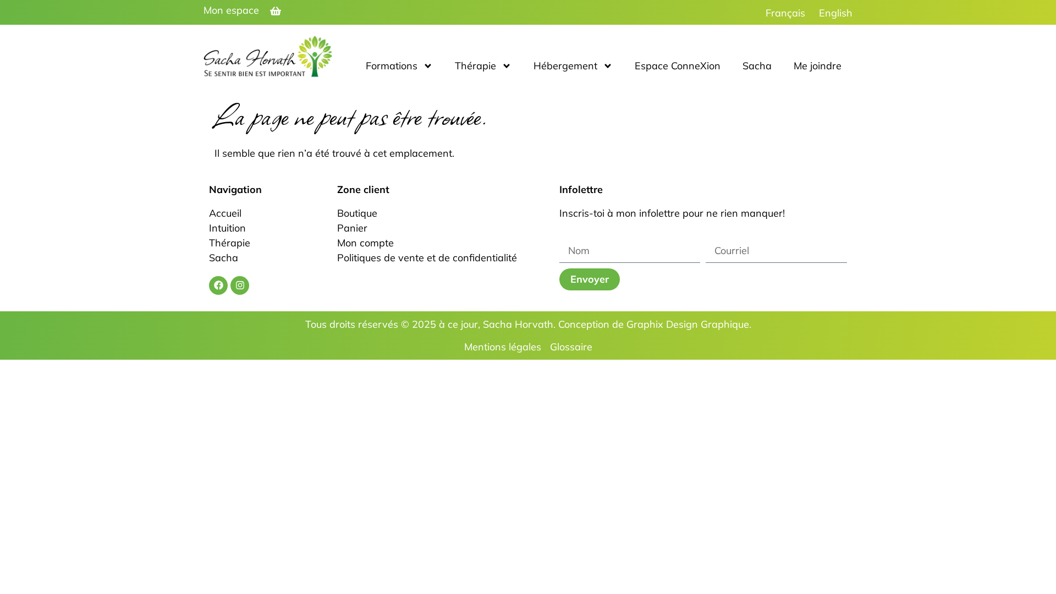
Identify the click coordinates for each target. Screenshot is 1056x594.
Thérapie (475, 65)
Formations (391, 65)
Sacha (757, 65)
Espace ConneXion (678, 65)
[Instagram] (239, 285)
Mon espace (231, 10)
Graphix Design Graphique (687, 324)
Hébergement (565, 65)
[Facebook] (218, 285)
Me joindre (818, 65)
